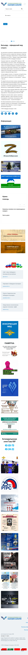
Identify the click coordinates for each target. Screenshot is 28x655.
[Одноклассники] (6, 114)
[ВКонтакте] (2, 114)
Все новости (7, 15)
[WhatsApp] (13, 114)
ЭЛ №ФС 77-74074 (5, 636)
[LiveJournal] (16, 114)
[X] (9, 114)
